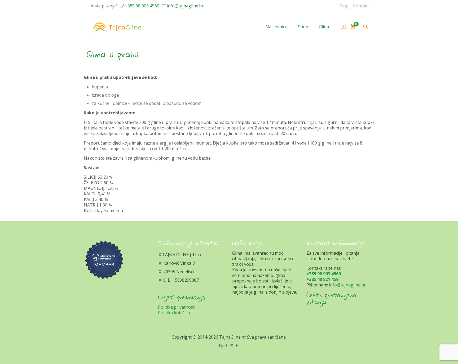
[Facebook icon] (226, 345)
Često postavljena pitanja (331, 298)
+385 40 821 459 (322, 279)
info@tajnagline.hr (185, 6)
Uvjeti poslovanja (181, 297)
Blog (344, 6)
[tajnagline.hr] (116, 26)
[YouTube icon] (237, 345)
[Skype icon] (221, 345)
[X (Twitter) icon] (232, 345)
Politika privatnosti (177, 307)
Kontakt (361, 6)
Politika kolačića (174, 313)
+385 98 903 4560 (142, 6)
